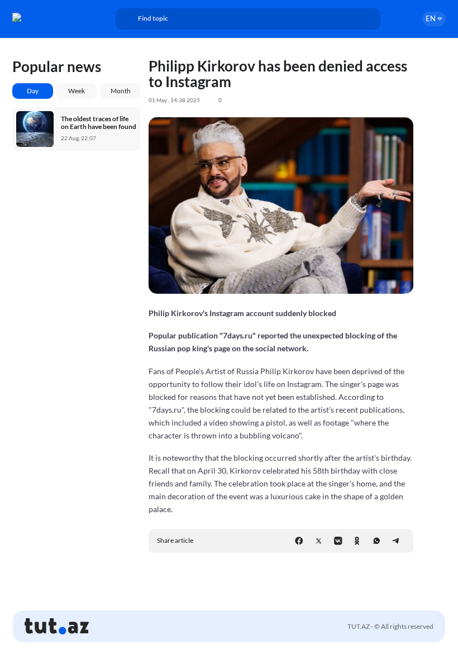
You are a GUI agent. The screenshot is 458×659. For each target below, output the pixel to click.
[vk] (338, 541)
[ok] (357, 541)
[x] (318, 541)
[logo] (43, 17)
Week (76, 90)
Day (33, 90)
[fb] (299, 541)
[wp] (377, 541)
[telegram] (395, 541)
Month (121, 90)
